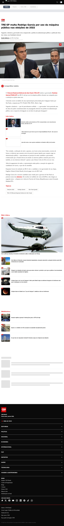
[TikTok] (28, 500)
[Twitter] (6, 500)
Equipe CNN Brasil (6, 480)
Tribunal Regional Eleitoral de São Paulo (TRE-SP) (23, 93)
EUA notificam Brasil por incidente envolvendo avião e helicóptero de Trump (20, 254)
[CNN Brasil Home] (14, 2)
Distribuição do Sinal (6, 493)
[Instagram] (17, 500)
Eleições (14, 7)
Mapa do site (4, 491)
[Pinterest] (24, 500)
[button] (32, 62)
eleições (19, 177)
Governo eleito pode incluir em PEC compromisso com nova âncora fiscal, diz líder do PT (38, 122)
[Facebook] (9, 500)
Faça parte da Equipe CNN (8, 517)
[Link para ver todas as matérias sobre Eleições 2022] (3, 20)
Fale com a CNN (5, 515)
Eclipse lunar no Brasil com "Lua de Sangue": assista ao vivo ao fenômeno (30, 291)
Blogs (2, 484)
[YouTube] (13, 500)
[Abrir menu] (3, 2)
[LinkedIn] (21, 500)
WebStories (5, 311)
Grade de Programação (7, 482)
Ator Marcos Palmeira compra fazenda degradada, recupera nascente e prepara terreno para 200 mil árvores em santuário (36, 261)
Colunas (3, 487)
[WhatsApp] (32, 500)
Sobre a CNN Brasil (6, 507)
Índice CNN (23, 7)
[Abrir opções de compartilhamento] (2, 86)
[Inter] (2, 500)
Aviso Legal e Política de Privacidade (10, 510)
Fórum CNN (4, 489)
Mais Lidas (5, 215)
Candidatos (33, 7)
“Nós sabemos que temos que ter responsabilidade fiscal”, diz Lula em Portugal (39, 132)
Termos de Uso (5, 512)
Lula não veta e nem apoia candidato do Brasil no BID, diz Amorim (38, 142)
